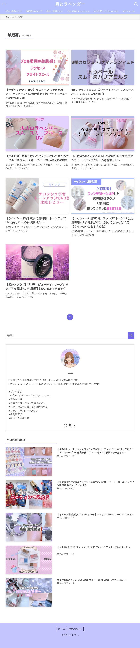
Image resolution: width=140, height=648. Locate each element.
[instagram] (70, 425)
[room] (74, 425)
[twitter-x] (65, 425)
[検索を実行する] (131, 335)
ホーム (61, 629)
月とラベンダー (70, 4)
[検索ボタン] (136, 4)
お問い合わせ (75, 629)
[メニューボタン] (4, 4)
